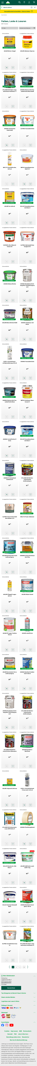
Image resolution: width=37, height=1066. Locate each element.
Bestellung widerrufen (13, 1037)
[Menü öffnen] (2, 2)
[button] (8, 2)
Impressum (14, 1031)
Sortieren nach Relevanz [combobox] (25, 28)
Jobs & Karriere (23, 1034)
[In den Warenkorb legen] (6, 67)
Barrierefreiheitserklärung (18, 1040)
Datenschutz (27, 1031)
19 (24, 967)
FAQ (15, 1034)
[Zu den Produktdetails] (24, 67)
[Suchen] (19, 2)
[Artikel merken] (13, 67)
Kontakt (10, 1034)
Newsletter (25, 1037)
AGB (20, 1031)
